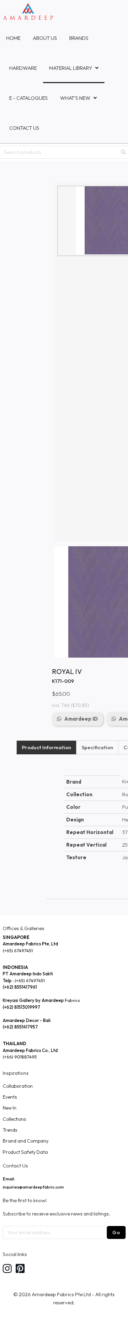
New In (9, 1108)
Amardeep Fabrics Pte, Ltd (30, 943)
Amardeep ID (81, 719)
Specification (97, 747)
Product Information (46, 747)
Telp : (9, 980)
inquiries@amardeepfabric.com (33, 1187)
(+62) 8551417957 (20, 1027)
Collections (14, 1119)
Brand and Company (25, 1141)
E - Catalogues (28, 98)
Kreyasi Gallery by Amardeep (33, 1000)
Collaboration (18, 1086)
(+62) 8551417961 (20, 987)
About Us (45, 38)
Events (10, 1097)
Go (116, 1232)
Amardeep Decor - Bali (27, 1020)
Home (13, 38)
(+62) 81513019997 (21, 1007)
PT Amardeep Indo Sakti (28, 973)
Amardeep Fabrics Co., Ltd (30, 1050)
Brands (78, 38)
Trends (10, 1130)
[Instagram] (7, 1269)
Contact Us (24, 128)
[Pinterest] (20, 1269)
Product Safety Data (25, 1152)
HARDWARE (23, 68)
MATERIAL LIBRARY (70, 68)
